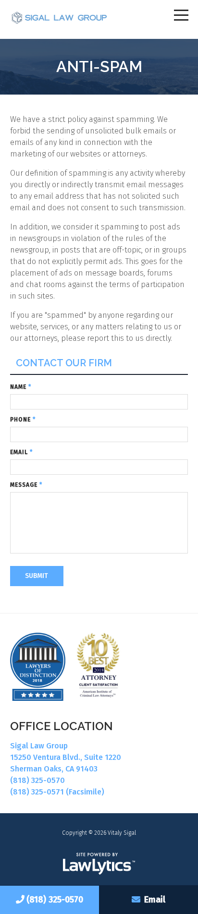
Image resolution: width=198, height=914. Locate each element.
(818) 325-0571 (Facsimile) (57, 791)
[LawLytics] (99, 864)
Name (20, 387)
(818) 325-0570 (54, 899)
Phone (23, 419)
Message (26, 484)
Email (154, 899)
